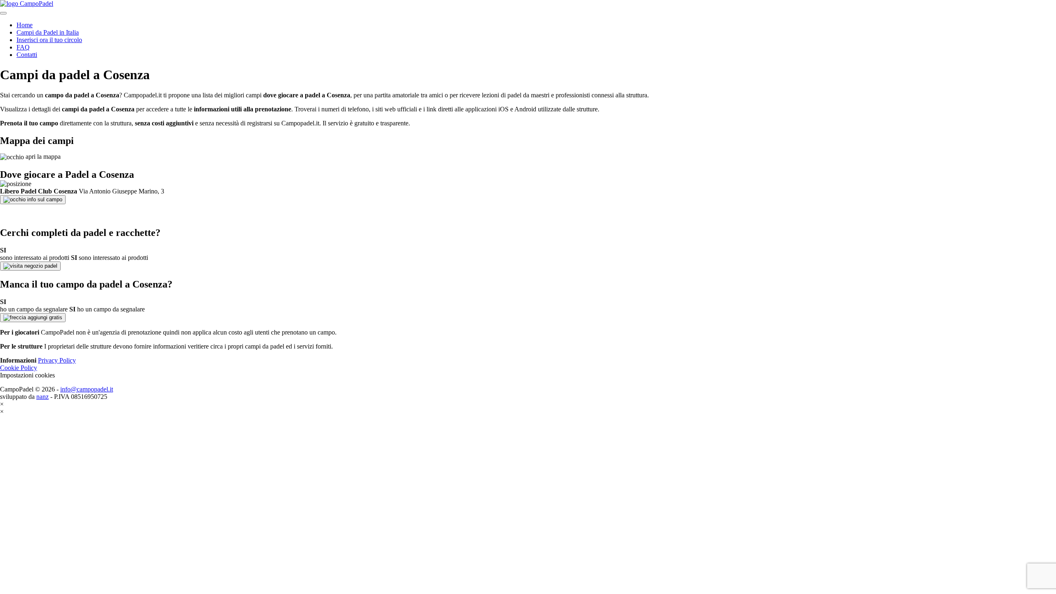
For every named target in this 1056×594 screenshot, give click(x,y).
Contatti (26, 54)
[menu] (3, 13)
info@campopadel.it (86, 389)
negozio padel (40, 266)
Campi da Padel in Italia (47, 32)
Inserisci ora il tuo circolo (49, 39)
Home (24, 24)
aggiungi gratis (44, 317)
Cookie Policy (18, 367)
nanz (42, 396)
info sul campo (44, 199)
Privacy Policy (57, 360)
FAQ (23, 47)
